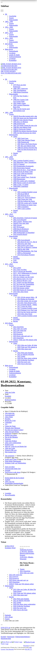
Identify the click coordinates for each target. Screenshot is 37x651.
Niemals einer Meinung (12, 428)
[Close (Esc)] (20, 546)
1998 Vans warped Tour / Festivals (24, 177)
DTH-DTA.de (5, 628)
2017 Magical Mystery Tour (22, 280)
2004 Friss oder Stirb (24, 244)
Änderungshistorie (15, 57)
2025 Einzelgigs (18, 338)
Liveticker (12, 58)
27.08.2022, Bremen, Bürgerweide (27, 551)
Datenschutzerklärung (22, 637)
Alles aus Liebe (10, 392)
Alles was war (9, 481)
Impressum (10, 637)
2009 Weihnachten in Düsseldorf (23, 232)
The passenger (9, 456)
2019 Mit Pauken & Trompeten (23, 290)
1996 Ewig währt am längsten (23, 173)
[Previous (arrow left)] (20, 548)
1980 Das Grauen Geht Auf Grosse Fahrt (20, 100)
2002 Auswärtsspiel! (19, 220)
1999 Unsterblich (22, 207)
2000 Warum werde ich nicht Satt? (24, 183)
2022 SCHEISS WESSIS (25, 354)
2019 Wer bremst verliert (21, 288)
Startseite (8, 615)
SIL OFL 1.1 (28, 649)
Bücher (15, 262)
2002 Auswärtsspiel (23, 240)
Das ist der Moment (11, 437)
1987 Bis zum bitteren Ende (26, 146)
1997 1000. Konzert (19, 175)
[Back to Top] (1, 624)
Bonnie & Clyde (10, 420)
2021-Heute (9, 44)
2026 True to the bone (24, 364)
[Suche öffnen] (18, 76)
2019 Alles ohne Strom (20, 292)
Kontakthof (12, 60)
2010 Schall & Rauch (20, 234)
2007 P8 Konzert (18, 227)
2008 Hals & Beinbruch (21, 229)
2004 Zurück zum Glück (25, 245)
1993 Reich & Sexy (23, 196)
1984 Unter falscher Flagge (26, 140)
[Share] (23, 546)
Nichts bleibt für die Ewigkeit (14, 478)
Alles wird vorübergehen (13, 443)
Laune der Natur (10, 426)
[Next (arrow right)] (23, 548)
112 (6, 424)
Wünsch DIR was (11, 450)
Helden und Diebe (11, 435)
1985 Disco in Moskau (20, 122)
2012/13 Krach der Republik (22, 271)
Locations (12, 53)
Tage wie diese (10, 467)
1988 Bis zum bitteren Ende (22, 127)
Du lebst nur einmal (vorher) (14, 430)
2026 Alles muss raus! (24, 349)
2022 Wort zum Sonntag (25, 353)
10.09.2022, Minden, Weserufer (27, 556)
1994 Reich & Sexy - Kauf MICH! (24, 170)
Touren (11, 18)
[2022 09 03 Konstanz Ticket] (12, 548)
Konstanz (8, 396)
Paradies (7, 419)
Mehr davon (9, 49)
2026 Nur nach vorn (23, 362)
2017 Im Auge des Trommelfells (23, 284)
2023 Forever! (17, 332)
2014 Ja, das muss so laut (21, 275)
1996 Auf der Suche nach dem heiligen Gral (21, 110)
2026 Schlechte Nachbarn (25, 360)
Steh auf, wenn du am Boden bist (16, 446)
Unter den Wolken (11, 441)
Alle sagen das (9, 413)
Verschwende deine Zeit (13, 468)
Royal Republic (10, 495)
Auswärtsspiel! (10, 415)
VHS (15, 155)
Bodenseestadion (10, 400)
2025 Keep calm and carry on (22, 336)
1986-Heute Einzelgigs (20, 92)
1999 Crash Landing (24, 208)
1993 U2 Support (18, 164)
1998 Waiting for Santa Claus (26, 205)
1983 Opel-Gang (22, 138)
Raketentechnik (6, 638)
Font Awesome (10, 649)
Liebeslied (8, 422)
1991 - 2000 (9, 27)
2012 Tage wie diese (20, 269)
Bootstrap (26, 645)
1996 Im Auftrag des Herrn (26, 201)
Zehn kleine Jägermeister (13, 461)
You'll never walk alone (12, 472)
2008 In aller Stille (23, 249)
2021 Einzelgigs (18, 327)
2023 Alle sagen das (19, 330)
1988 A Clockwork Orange (22, 129)
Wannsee (8, 439)
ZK (6, 14)
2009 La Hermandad (24, 253)
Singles (15, 153)
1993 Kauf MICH (23, 194)
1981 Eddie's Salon (19, 103)
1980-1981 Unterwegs (20, 88)
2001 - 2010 (9, 33)
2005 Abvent (17, 225)
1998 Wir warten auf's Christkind (24, 181)
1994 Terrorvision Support (21, 168)
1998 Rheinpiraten (19, 179)
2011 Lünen (17, 268)
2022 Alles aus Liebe (20, 329)
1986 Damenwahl (19, 123)
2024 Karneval (18, 334)
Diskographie (13, 20)
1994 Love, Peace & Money (26, 197)
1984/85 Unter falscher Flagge (23, 120)
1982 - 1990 (9, 21)
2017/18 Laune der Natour (21, 286)
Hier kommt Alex (10, 452)
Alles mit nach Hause (12, 432)
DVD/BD (16, 258)
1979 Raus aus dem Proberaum (19, 86)
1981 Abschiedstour (19, 90)
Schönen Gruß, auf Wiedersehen (15, 463)
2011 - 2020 (9, 38)
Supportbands (13, 51)
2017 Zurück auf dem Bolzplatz (23, 282)
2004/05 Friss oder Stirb (21, 223)
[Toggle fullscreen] (27, 546)
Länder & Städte (14, 55)
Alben (15, 136)
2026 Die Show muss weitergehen (24, 604)
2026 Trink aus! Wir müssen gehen (24, 593)
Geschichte (12, 16)
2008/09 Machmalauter (20, 231)
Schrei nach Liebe (11, 459)
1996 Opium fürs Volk (24, 199)
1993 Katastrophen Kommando (23, 166)
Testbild (7, 480)
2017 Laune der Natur (24, 306)
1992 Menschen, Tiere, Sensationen (24, 162)
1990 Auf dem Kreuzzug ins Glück (24, 133)
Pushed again (9, 444)
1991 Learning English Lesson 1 (23, 160)
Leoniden (8, 493)
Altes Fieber (9, 417)
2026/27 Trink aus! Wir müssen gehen (21, 584)
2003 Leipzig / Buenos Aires (22, 221)
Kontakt (3, 637)
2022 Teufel (21, 356)
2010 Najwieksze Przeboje (26, 255)
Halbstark (8, 433)
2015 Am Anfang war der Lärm (23, 277)
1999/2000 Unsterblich (20, 186)
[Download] (25, 546)
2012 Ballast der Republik (25, 299)
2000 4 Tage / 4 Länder (20, 184)
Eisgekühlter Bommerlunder (14, 483)
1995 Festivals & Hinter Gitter (23, 171)
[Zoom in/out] (29, 546)
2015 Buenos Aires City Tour (22, 279)
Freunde (7, 470)
